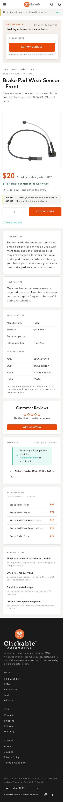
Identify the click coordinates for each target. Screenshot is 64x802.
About (7, 747)
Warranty (9, 732)
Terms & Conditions (15, 763)
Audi (6, 695)
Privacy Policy (11, 757)
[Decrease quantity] (6, 211)
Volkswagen (11, 690)
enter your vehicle (29, 458)
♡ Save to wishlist (12, 222)
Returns (8, 726)
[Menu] (5, 4)
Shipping (9, 721)
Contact (8, 715)
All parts (8, 700)
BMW (14, 70)
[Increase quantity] (23, 211)
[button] (59, 4)
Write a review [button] (32, 427)
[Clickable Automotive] (32, 4)
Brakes (23, 70)
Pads (32, 70)
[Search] (51, 4)
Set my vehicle (32, 47)
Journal (8, 752)
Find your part (12, 679)
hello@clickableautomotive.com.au (22, 795)
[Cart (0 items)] (59, 4)
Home (5, 70)
